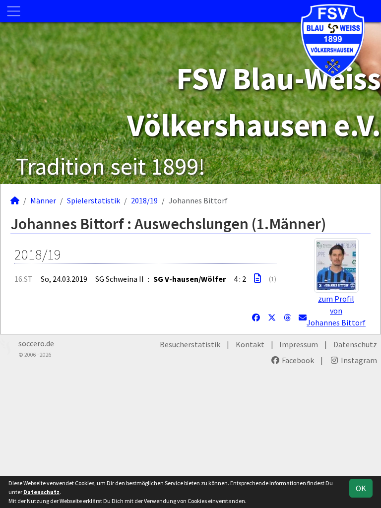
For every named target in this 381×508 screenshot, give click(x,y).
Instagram (358, 360)
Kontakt (250, 344)
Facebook (297, 360)
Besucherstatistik (190, 344)
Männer (43, 200)
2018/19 (144, 200)
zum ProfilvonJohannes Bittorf (336, 310)
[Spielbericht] (257, 278)
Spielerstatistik (93, 200)
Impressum (298, 344)
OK (361, 488)
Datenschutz (355, 344)
